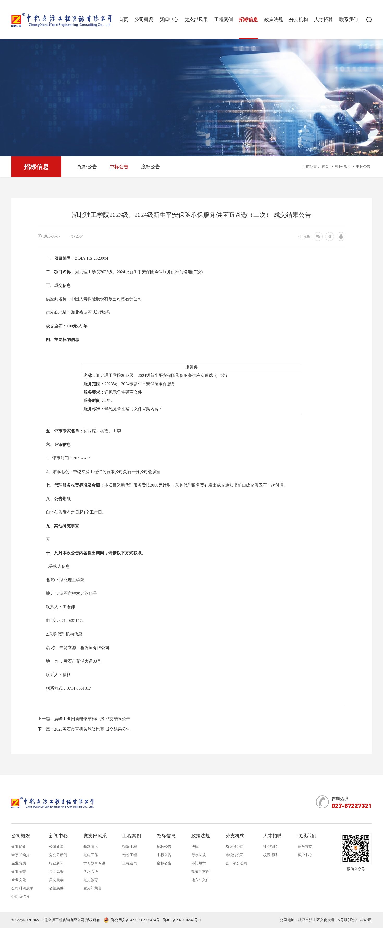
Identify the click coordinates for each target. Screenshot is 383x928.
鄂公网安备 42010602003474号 (135, 920)
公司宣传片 (20, 897)
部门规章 (198, 863)
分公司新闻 (58, 855)
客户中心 (305, 855)
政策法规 (273, 19)
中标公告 (119, 166)
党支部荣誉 (92, 888)
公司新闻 (56, 847)
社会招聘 (270, 847)
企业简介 (18, 847)
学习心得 (90, 872)
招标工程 (129, 847)
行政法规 (198, 855)
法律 (195, 847)
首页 (123, 19)
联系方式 (305, 847)
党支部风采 (196, 19)
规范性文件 (200, 872)
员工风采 (56, 872)
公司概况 (143, 19)
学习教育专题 (94, 863)
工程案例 (223, 19)
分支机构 (298, 19)
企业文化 (18, 880)
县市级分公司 (237, 863)
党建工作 (90, 855)
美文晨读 (56, 880)
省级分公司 (235, 847)
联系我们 (348, 19)
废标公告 (150, 166)
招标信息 (248, 19)
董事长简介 (20, 855)
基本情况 (90, 847)
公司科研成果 (22, 888)
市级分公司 (235, 855)
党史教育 (90, 880)
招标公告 (87, 166)
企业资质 (18, 863)
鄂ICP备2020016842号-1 (182, 920)
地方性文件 (200, 880)
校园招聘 (270, 855)
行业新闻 (56, 863)
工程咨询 (129, 863)
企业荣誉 (18, 872)
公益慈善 (56, 888)
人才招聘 (323, 19)
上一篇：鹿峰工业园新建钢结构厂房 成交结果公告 (84, 719)
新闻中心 (168, 19)
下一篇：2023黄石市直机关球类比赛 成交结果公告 (84, 729)
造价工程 (129, 855)
